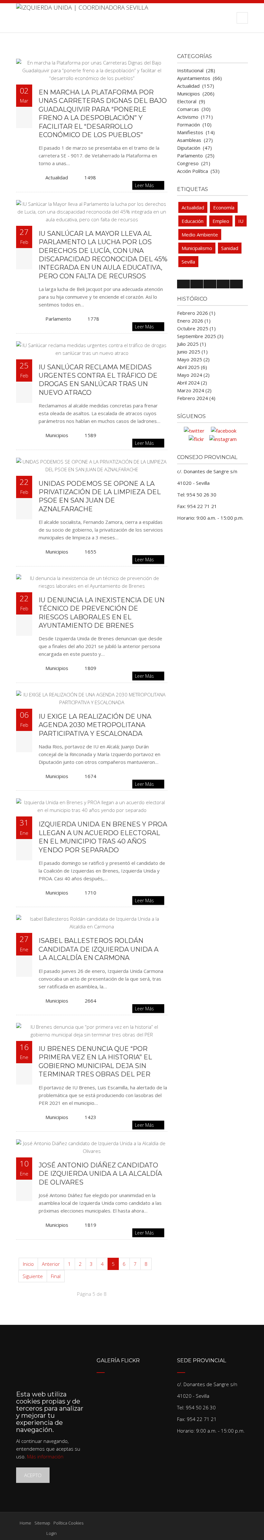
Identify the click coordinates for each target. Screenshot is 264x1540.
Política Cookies (68, 1523)
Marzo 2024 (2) (194, 390)
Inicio (28, 1264)
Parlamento (58, 318)
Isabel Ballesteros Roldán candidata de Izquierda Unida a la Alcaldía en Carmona (98, 949)
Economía (223, 207)
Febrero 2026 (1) (196, 313)
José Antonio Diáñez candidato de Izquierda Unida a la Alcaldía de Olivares (100, 1173)
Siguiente (33, 1276)
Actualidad (56, 177)
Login (51, 1533)
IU (240, 221)
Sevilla (188, 261)
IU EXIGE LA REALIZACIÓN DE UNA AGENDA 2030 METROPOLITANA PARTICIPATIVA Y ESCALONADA (95, 725)
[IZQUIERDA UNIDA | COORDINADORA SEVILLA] (82, 17)
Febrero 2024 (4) (196, 398)
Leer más (145, 185)
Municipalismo (197, 248)
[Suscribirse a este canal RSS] (162, 52)
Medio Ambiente (200, 234)
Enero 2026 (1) (194, 320)
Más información (45, 1456)
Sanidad (229, 248)
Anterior (51, 1264)
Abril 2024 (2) (192, 382)
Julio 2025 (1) (191, 344)
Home (25, 1523)
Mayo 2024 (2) (193, 375)
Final (56, 1276)
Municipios (56, 435)
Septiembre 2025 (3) (200, 336)
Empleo (220, 221)
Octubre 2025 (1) (196, 328)
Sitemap (42, 1523)
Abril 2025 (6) (192, 367)
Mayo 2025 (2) (193, 359)
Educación (192, 221)
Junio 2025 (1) (192, 351)
